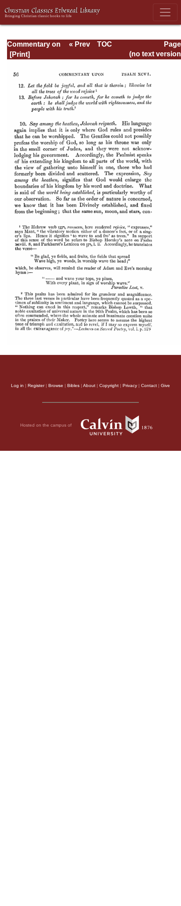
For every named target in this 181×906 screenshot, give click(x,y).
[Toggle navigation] (165, 12)
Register (36, 385)
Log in (17, 385)
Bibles (73, 385)
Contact (149, 385)
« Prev (79, 44)
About (89, 385)
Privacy (130, 385)
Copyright (109, 385)
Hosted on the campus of (46, 425)
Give (165, 385)
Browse (55, 385)
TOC (104, 44)
